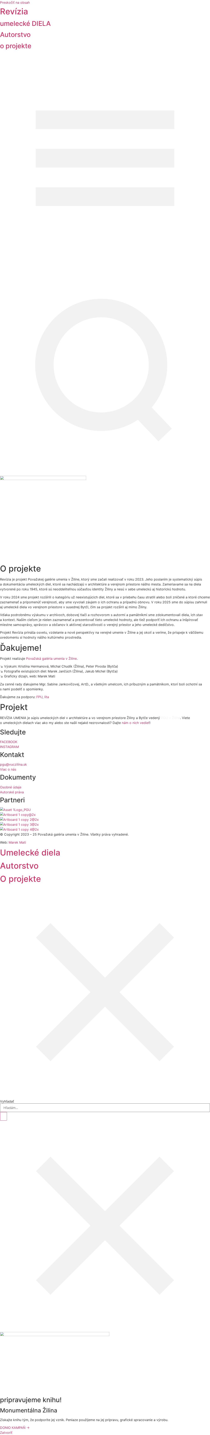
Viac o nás (8, 769)
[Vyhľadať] (3, 1116)
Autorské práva (12, 792)
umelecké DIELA (25, 23)
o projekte (15, 46)
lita (46, 697)
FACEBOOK (8, 742)
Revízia (14, 11)
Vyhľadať (7, 1101)
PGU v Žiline (170, 718)
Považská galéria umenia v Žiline (51, 658)
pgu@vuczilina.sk (13, 764)
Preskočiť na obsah (15, 2)
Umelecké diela (30, 852)
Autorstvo (15, 35)
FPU (39, 697)
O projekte (20, 879)
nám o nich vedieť (136, 723)
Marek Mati (17, 842)
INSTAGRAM (9, 747)
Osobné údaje (10, 787)
